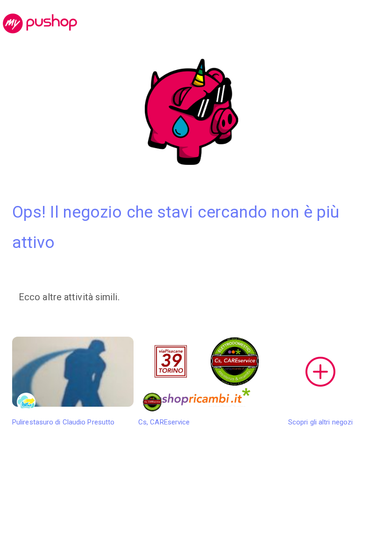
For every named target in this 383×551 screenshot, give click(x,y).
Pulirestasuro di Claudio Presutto (63, 422)
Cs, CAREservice (164, 422)
